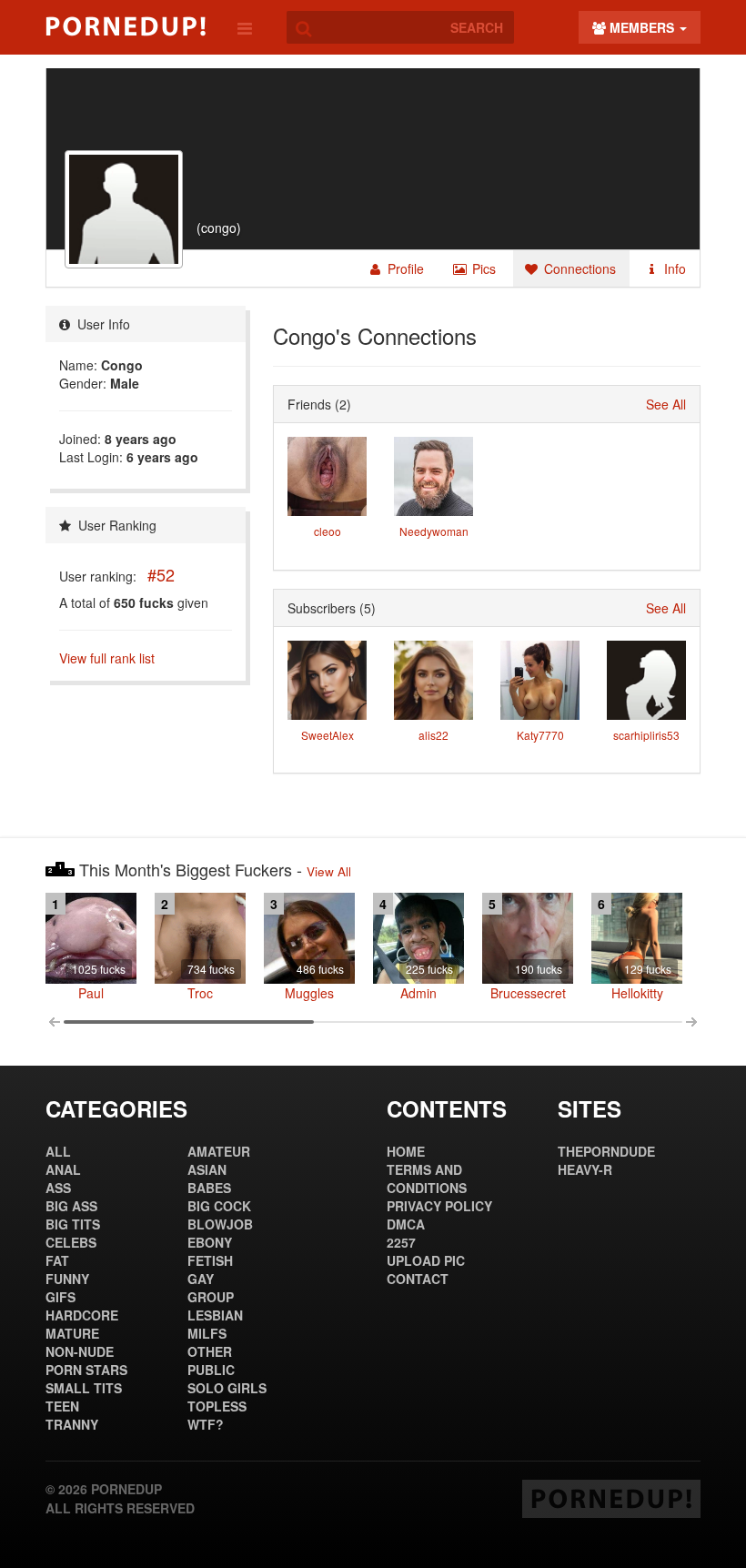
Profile (404, 268)
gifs (60, 1297)
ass (58, 1188)
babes (209, 1188)
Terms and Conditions (427, 1178)
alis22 (433, 735)
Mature (72, 1333)
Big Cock (219, 1206)
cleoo (327, 531)
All (58, 1151)
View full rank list (107, 658)
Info (673, 268)
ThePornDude (606, 1151)
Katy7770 (540, 735)
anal (63, 1169)
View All (329, 871)
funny (67, 1279)
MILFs (207, 1333)
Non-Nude (79, 1351)
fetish (210, 1260)
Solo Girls (227, 1388)
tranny (71, 1424)
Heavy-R (585, 1169)
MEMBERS (642, 27)
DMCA (406, 1224)
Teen (62, 1406)
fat (57, 1260)
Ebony (209, 1242)
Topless (217, 1406)
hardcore (81, 1315)
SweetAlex (327, 735)
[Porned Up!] (125, 26)
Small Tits (83, 1388)
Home (406, 1151)
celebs (70, 1242)
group (210, 1297)
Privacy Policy (439, 1206)
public (211, 1370)
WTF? (205, 1424)
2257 (401, 1242)
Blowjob (220, 1224)
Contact (418, 1279)
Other (209, 1351)
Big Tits (72, 1224)
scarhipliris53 (646, 735)
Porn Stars (86, 1370)
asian (207, 1169)
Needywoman (434, 531)
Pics (482, 268)
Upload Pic (426, 1260)
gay (200, 1279)
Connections (578, 268)
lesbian (215, 1315)
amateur (218, 1151)
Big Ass (71, 1206)
